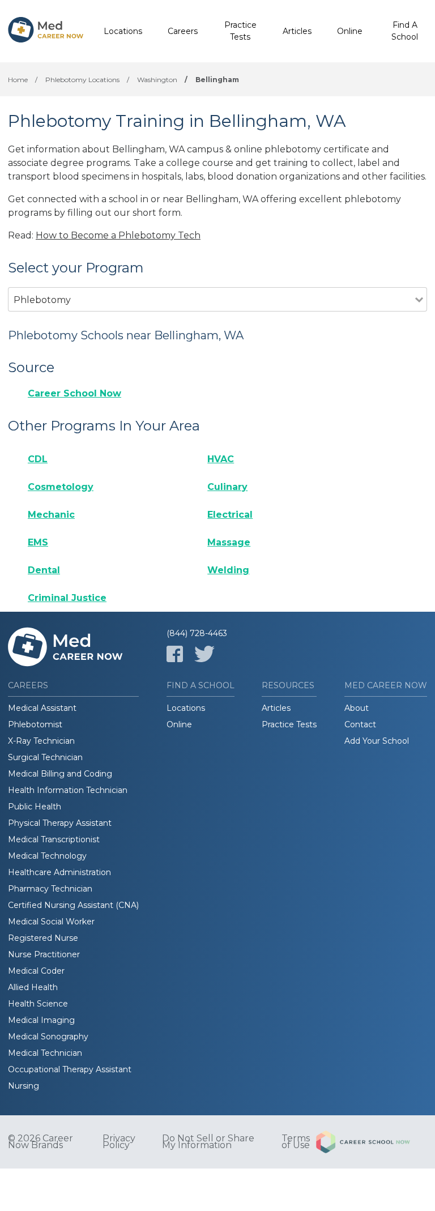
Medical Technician (45, 1053)
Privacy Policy (119, 1142)
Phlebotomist (35, 724)
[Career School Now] (371, 1142)
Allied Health (33, 987)
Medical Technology (47, 856)
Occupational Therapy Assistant (69, 1069)
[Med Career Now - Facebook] (175, 654)
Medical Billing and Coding (60, 774)
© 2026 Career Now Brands (40, 1142)
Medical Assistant (42, 708)
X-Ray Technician (41, 741)
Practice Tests (240, 31)
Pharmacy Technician (50, 889)
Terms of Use (296, 1142)
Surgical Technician (45, 757)
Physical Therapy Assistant (60, 823)
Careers (183, 31)
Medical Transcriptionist (54, 839)
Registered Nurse (43, 938)
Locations (123, 31)
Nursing (23, 1086)
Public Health (34, 806)
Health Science (38, 1004)
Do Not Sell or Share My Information (208, 1142)
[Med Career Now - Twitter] (204, 654)
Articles (297, 31)
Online (349, 31)
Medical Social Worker (51, 921)
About (356, 708)
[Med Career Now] (46, 31)
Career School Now (74, 393)
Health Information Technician (67, 790)
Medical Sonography (48, 1036)
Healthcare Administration (59, 872)
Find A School (404, 31)
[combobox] (211, 315)
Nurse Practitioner (44, 954)
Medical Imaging (41, 1020)
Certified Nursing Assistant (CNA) (73, 905)
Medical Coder (36, 971)
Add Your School (376, 741)
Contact (360, 724)
